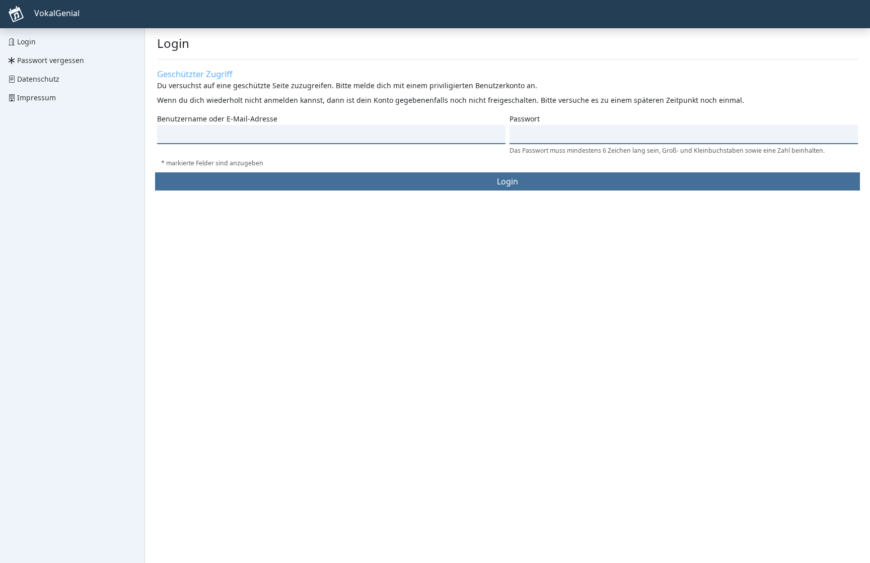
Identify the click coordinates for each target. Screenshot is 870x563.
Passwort (525, 118)
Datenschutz (37, 79)
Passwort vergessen (49, 60)
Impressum (35, 97)
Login (25, 41)
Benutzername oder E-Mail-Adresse (217, 118)
